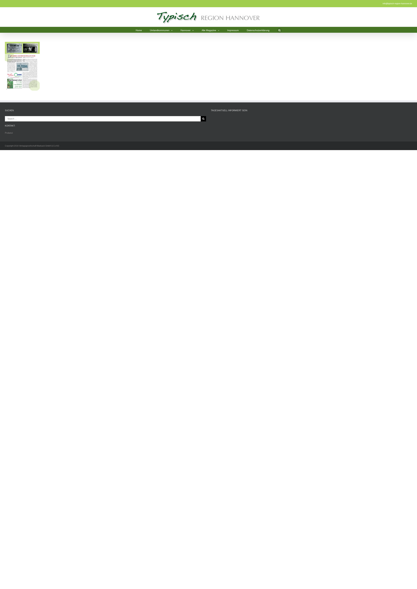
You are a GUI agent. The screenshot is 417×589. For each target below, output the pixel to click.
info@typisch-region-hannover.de (397, 3)
